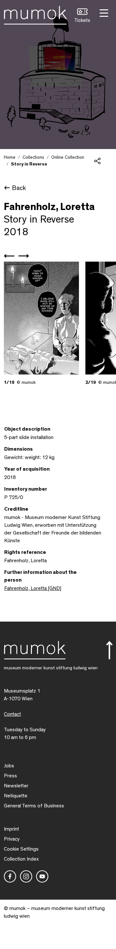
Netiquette (15, 795)
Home (9, 157)
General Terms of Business (34, 805)
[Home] (35, 14)
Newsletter (16, 785)
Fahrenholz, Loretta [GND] (32, 588)
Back (19, 188)
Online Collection (67, 157)
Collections (33, 157)
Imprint (11, 829)
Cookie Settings (21, 849)
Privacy (12, 839)
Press (10, 775)
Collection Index (21, 859)
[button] (82, 16)
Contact (12, 714)
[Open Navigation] (103, 12)
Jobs (9, 765)
